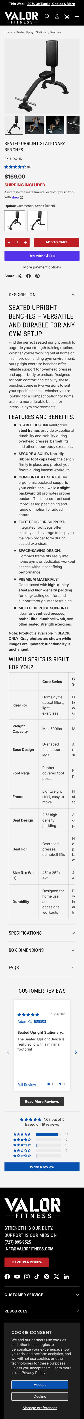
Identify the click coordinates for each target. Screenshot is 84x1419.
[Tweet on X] (19, 275)
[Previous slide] (8, 1052)
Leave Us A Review (27, 1262)
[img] (28, 1014)
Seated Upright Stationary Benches (38, 32)
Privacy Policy (33, 1372)
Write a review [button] (42, 1167)
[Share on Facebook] (28, 275)
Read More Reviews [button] (42, 1101)
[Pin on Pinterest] (37, 275)
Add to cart (56, 242)
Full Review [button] (26, 1084)
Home (8, 32)
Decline (40, 1396)
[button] (67, 17)
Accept (40, 1384)
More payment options (42, 267)
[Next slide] (76, 1052)
